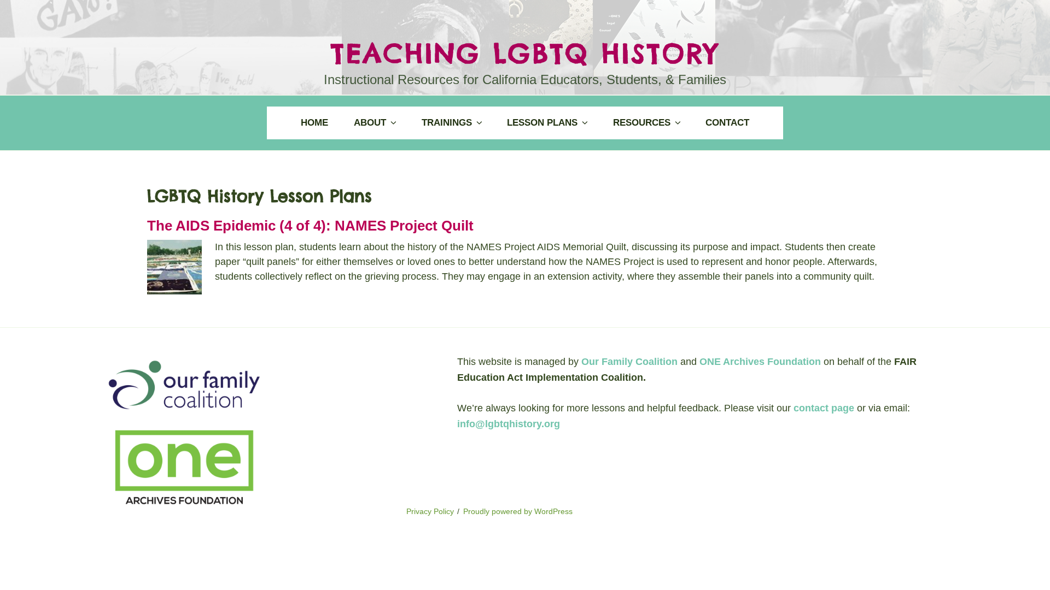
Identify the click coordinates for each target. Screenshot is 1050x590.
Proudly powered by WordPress (518, 511)
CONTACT (727, 122)
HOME (314, 122)
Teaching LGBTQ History (525, 53)
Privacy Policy (430, 511)
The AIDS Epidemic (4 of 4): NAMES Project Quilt (310, 225)
